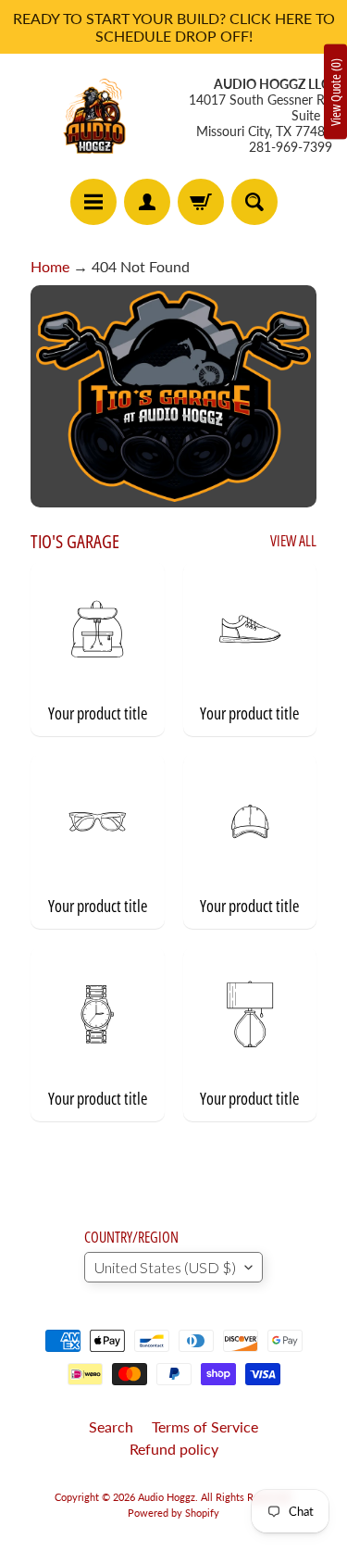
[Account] (147, 202)
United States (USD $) (165, 1267)
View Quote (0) (335, 92)
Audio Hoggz (166, 1497)
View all (293, 541)
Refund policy (174, 1448)
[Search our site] (254, 202)
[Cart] (201, 202)
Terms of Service (205, 1426)
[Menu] (93, 202)
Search (111, 1426)
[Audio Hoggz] (94, 116)
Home (50, 266)
